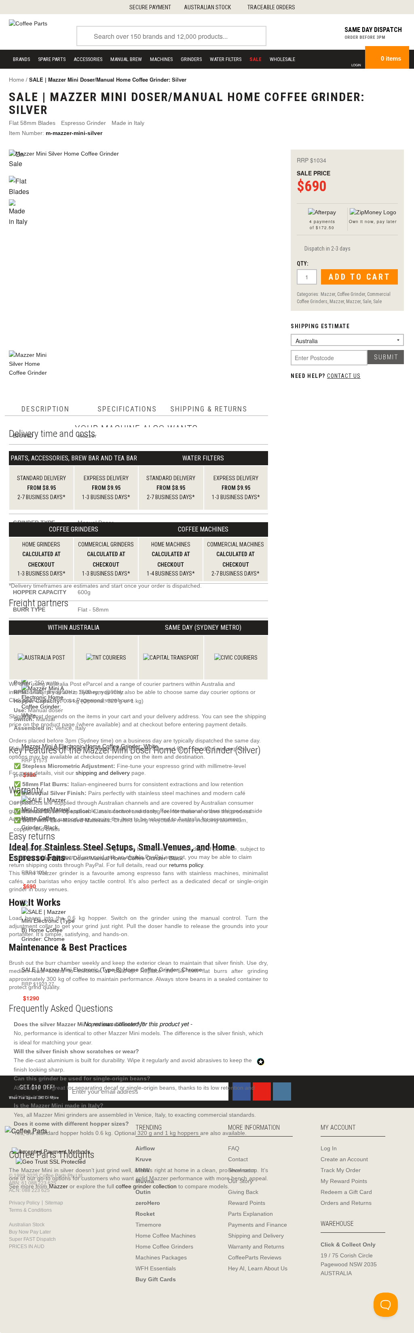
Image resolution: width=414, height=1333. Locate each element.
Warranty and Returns (256, 1246)
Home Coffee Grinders (164, 1246)
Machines (161, 59)
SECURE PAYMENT (150, 7)
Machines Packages (161, 1257)
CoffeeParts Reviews (254, 1257)
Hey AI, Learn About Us (257, 1268)
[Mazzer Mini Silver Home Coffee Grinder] (141, 246)
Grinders (191, 59)
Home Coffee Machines (165, 1235)
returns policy (186, 865)
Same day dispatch (373, 30)
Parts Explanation (250, 1214)
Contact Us (344, 376)
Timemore (148, 1224)
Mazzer (328, 294)
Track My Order (341, 1170)
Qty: (302, 263)
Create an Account (344, 1159)
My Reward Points (344, 1181)
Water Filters (225, 59)
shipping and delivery (103, 773)
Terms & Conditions (30, 1210)
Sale (367, 301)
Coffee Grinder (351, 294)
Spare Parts (51, 59)
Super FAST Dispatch (32, 1239)
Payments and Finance (257, 1224)
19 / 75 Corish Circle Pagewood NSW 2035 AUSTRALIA (349, 1264)
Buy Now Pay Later (30, 1232)
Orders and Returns (346, 1203)
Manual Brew (126, 59)
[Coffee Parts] (28, 23)
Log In (329, 1148)
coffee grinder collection (146, 1186)
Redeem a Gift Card (346, 1192)
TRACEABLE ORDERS (271, 7)
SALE (255, 59)
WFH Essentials (155, 1268)
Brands (21, 59)
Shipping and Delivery (256, 1235)
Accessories (88, 59)
